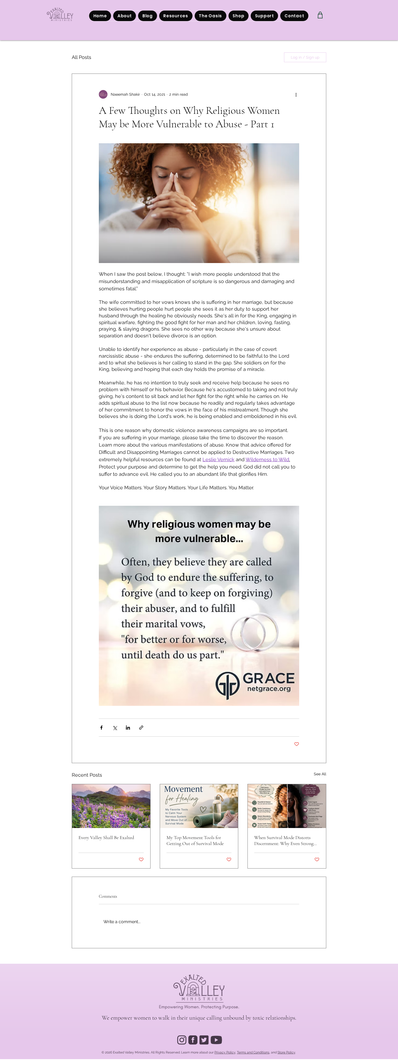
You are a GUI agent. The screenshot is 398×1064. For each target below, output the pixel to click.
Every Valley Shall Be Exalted (106, 837)
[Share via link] (141, 727)
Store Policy (286, 1052)
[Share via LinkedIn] (128, 727)
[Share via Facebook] (101, 727)
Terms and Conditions (253, 1052)
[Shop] (320, 15)
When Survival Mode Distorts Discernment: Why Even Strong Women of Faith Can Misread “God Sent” (284, 840)
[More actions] (296, 94)
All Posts (81, 57)
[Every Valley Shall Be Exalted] (111, 806)
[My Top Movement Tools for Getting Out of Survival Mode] (199, 806)
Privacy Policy (224, 1052)
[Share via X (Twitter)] (114, 727)
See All (320, 774)
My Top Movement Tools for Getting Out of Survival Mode (195, 840)
